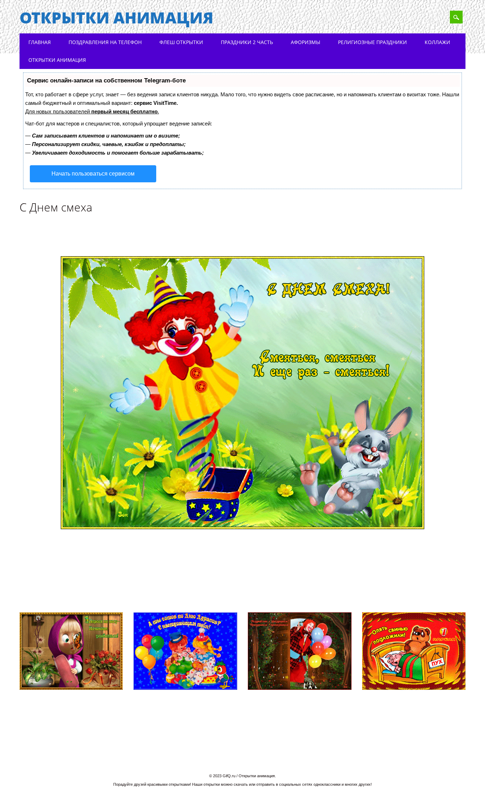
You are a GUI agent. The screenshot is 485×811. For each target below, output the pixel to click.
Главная (39, 42)
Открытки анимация (116, 17)
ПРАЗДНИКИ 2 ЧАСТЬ (247, 42)
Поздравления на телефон (105, 42)
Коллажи (437, 42)
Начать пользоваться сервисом (93, 174)
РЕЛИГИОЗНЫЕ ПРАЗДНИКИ (372, 42)
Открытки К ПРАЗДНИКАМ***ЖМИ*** (394, 592)
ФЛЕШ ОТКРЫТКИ (181, 42)
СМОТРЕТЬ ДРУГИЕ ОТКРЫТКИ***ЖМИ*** (95, 592)
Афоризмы (305, 42)
